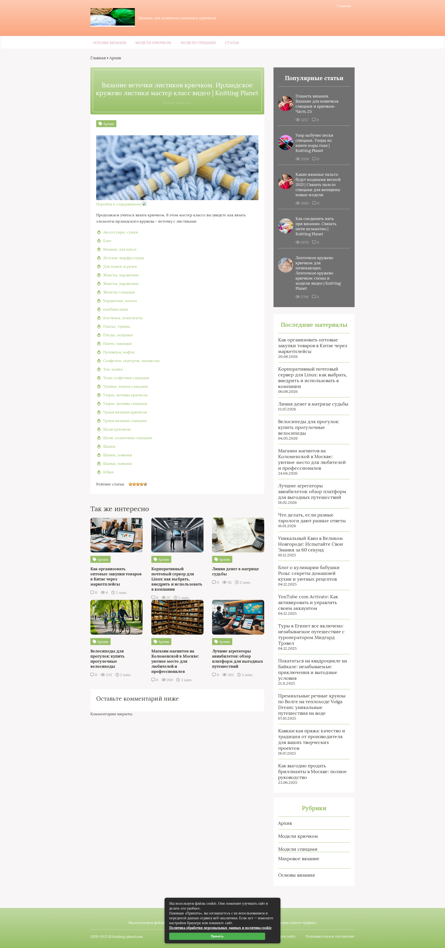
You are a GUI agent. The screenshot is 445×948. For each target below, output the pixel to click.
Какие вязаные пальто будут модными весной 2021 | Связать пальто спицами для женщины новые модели (318, 184)
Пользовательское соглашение (330, 936)
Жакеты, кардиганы (121, 275)
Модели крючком (153, 43)
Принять (217, 936)
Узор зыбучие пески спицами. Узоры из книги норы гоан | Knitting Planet (314, 143)
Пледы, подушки (118, 335)
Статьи (232, 43)
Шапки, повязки (117, 455)
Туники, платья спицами (125, 386)
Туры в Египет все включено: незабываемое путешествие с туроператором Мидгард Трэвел (311, 634)
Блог (107, 240)
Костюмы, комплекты (123, 317)
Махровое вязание (298, 858)
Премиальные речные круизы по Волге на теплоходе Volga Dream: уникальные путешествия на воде (312, 704)
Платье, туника (116, 326)
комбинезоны (115, 309)
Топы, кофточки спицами (126, 377)
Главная (344, 5)
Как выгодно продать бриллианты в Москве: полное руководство (312, 771)
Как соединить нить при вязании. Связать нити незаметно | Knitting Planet (316, 226)
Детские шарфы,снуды (123, 257)
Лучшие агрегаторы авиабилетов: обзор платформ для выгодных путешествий (312, 491)
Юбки (108, 472)
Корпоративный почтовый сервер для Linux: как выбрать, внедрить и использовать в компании (312, 377)
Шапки (109, 446)
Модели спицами (198, 43)
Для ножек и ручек (120, 266)
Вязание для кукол (119, 249)
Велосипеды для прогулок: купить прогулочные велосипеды (308, 427)
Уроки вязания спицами (125, 420)
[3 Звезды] (138, 484)
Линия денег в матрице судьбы (313, 404)
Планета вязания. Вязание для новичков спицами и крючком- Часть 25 (317, 104)
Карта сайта (286, 936)
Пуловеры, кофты (119, 352)
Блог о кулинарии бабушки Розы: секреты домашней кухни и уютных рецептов (309, 573)
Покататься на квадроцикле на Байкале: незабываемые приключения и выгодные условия (312, 669)
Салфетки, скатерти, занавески (131, 360)
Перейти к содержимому (119, 204)
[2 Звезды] (134, 484)
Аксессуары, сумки (120, 232)
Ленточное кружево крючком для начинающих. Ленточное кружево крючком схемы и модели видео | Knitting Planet (318, 273)
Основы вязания (109, 43)
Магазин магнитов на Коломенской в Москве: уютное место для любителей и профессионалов (312, 459)
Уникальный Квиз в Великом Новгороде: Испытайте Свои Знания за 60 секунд (310, 544)
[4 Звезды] (141, 484)
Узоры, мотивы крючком (125, 395)
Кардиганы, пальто (120, 300)
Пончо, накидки (117, 343)
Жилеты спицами (119, 292)
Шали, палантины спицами (127, 437)
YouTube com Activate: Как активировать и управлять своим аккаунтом (308, 602)
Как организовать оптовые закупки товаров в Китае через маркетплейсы (312, 345)
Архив (285, 823)
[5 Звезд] (145, 484)
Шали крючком (117, 429)
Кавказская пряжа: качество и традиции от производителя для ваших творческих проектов (311, 739)
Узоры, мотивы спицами (125, 403)
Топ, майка (113, 369)
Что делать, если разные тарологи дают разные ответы (312, 517)
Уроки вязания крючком (125, 412)
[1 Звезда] (130, 484)
